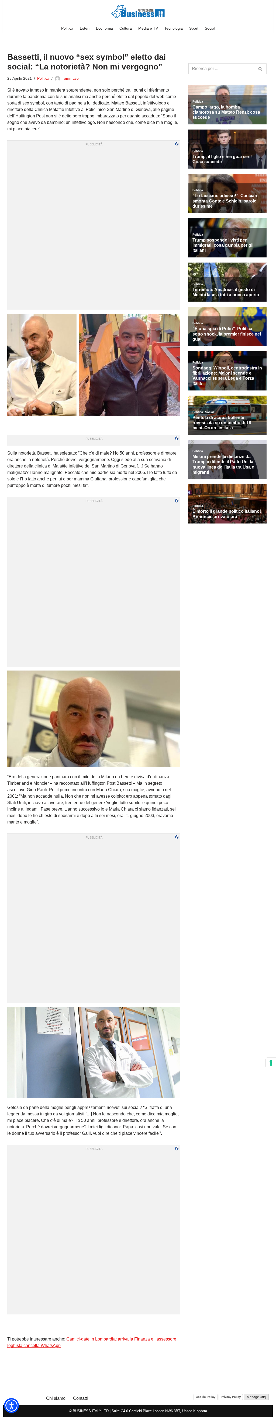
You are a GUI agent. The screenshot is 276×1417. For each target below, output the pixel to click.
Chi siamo (55, 1398)
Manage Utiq (256, 1397)
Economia (104, 28)
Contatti (80, 1398)
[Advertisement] (94, 1325)
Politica (67, 28)
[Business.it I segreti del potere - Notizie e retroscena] (138, 11)
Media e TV (148, 28)
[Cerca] (260, 68)
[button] (11, 1405)
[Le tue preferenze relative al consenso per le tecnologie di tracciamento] (271, 1063)
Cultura (125, 28)
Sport (193, 28)
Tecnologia (173, 28)
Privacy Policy (231, 1397)
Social (210, 28)
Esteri (84, 28)
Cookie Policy (205, 1397)
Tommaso (70, 78)
